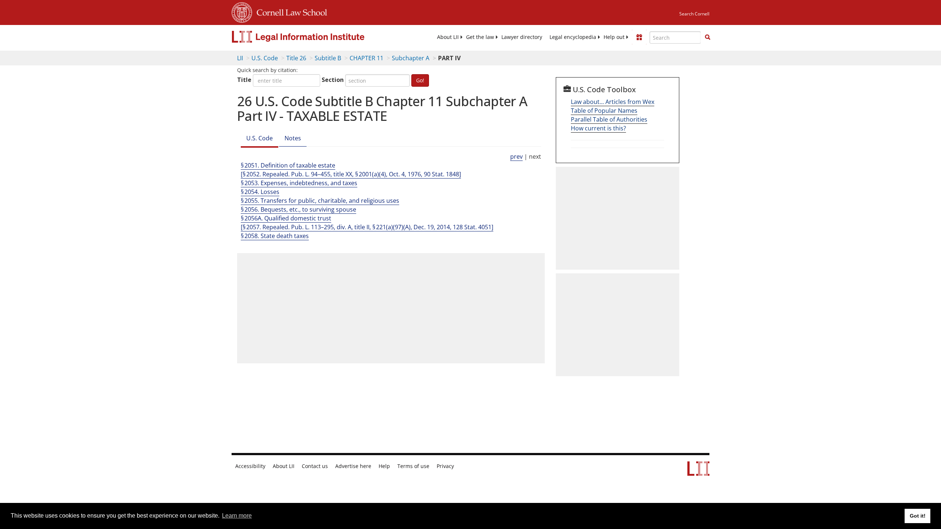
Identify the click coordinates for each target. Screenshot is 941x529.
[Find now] (708, 37)
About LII (448, 37)
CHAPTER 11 (366, 58)
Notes (293, 138)
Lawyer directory (521, 37)
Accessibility (250, 466)
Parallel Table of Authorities (609, 119)
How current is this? (598, 128)
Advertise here (353, 466)
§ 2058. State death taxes (275, 236)
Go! (420, 80)
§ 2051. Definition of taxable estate (288, 165)
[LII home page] (698, 472)
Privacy (445, 466)
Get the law (480, 37)
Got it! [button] (918, 516)
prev (516, 156)
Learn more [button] (237, 515)
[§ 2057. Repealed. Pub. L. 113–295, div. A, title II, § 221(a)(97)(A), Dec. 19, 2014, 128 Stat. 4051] (367, 227)
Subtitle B (328, 58)
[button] (707, 37)
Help (384, 466)
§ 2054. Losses (260, 192)
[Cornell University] (242, 11)
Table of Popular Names (604, 111)
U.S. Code (264, 58)
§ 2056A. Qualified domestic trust (286, 218)
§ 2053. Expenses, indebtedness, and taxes (299, 183)
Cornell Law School (289, 11)
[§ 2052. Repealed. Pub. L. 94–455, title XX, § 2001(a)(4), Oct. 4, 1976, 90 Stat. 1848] (351, 174)
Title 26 (296, 58)
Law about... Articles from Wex (612, 102)
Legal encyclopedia (573, 37)
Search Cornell (694, 14)
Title (244, 80)
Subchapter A (410, 58)
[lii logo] (314, 37)
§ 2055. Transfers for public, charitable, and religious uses (320, 201)
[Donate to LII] (639, 37)
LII (240, 58)
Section (333, 80)
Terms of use (413, 466)
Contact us (315, 466)
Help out (614, 37)
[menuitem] (447, 37)
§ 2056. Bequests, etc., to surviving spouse (298, 209)
